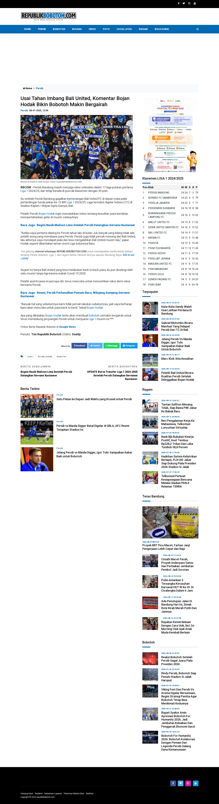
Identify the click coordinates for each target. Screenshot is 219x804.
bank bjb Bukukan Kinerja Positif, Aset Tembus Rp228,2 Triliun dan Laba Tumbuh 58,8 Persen (177, 442)
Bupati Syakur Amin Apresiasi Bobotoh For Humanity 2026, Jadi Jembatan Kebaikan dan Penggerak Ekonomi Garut (178, 719)
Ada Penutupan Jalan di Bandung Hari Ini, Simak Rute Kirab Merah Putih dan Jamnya (179, 606)
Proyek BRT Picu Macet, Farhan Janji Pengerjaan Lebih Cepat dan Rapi (166, 547)
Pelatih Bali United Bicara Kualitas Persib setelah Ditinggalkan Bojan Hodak (177, 376)
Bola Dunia (162, 29)
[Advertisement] (109, 60)
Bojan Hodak (47, 213)
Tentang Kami (27, 793)
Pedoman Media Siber (74, 793)
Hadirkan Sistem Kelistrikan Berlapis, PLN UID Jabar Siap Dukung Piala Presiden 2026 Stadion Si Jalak (179, 462)
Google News (67, 326)
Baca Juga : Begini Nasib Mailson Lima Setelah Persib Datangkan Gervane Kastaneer (78, 225)
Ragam (143, 29)
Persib (42, 29)
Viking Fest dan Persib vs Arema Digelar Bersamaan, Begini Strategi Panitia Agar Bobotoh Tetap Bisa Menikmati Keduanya (179, 696)
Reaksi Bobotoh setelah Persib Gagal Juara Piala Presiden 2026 (177, 660)
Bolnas (77, 29)
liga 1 (30, 357)
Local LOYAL (124, 29)
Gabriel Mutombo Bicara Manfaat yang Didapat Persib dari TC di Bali (177, 326)
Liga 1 (24, 191)
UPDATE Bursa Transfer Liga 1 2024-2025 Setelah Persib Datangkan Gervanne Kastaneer (112, 373)
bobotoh (94, 315)
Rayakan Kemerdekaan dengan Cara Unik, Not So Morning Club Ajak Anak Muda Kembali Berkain (177, 627)
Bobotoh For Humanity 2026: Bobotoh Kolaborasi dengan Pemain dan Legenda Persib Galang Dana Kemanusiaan (178, 742)
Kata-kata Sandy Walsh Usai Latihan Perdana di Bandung (176, 310)
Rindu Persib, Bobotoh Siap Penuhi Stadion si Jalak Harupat (178, 677)
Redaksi (38, 793)
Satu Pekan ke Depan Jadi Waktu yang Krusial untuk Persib (94, 399)
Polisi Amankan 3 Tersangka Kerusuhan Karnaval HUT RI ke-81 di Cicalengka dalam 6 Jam (177, 585)
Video (92, 29)
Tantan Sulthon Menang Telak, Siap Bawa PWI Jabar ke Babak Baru (179, 408)
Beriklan (89, 793)
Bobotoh (59, 29)
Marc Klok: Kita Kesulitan (177, 358)
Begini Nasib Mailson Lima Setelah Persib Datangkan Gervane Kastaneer (46, 371)
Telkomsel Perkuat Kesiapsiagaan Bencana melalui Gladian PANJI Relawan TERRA (176, 481)
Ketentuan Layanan (53, 793)
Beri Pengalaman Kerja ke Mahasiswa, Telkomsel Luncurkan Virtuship (177, 424)
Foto (106, 29)
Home (27, 29)
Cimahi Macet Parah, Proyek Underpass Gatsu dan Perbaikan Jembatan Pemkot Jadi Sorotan (177, 564)
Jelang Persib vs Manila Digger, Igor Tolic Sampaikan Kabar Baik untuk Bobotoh (176, 344)
